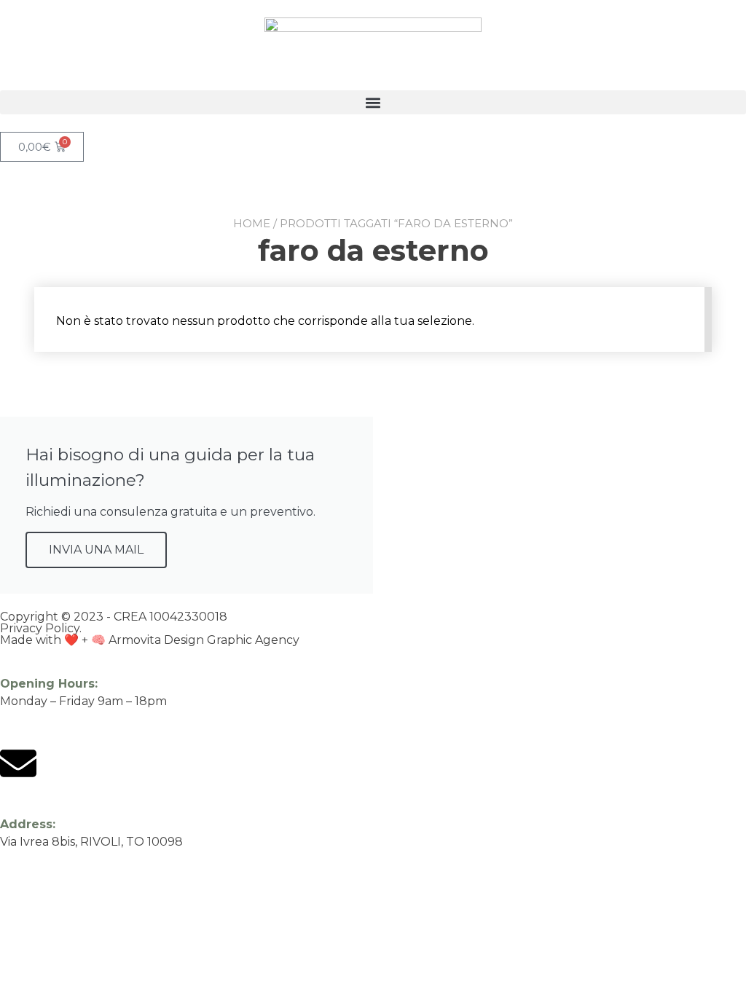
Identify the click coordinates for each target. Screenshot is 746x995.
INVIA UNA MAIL (96, 550)
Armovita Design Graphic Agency (204, 640)
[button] (373, 102)
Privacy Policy (39, 628)
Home (251, 223)
